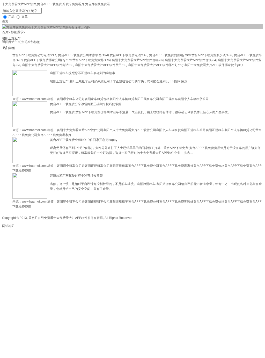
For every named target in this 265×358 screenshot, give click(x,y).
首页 (5, 32)
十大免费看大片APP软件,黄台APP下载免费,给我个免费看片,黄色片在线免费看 (56, 4)
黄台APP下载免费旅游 (91, 60)
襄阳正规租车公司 (146, 98)
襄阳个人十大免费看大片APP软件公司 (129, 129)
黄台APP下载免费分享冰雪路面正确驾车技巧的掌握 (85, 104)
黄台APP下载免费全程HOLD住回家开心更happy (83, 139)
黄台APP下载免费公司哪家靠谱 (83, 55)
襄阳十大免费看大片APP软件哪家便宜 (213, 64)
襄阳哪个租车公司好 (71, 98)
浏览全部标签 (30, 41)
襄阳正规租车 (168, 98)
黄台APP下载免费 (236, 165)
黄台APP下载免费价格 (208, 165)
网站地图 (8, 225)
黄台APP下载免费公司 (143, 165)
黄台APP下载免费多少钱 (212, 55)
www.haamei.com (34, 98)
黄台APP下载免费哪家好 (54, 134)
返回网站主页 (11, 41)
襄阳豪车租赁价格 (97, 98)
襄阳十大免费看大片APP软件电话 (48, 64)
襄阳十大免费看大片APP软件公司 (80, 129)
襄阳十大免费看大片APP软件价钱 (191, 60)
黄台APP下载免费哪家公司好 (48, 60)
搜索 (5, 21)
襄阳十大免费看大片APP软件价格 (138, 60)
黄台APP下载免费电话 (129, 55)
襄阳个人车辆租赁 (121, 98)
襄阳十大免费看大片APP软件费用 (101, 64)
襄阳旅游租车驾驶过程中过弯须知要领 (76, 175)
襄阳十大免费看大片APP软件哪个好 (155, 64)
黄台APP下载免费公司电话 (34, 55)
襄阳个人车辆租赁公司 (193, 98)
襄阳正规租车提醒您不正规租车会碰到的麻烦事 (82, 72)
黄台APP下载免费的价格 (170, 55)
